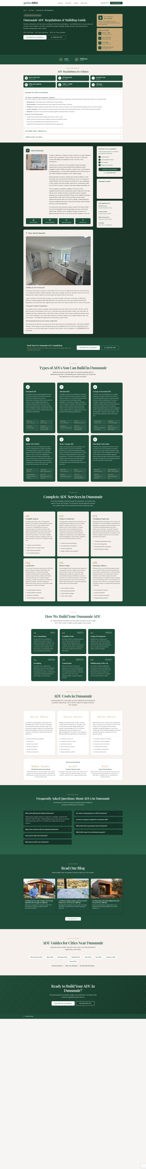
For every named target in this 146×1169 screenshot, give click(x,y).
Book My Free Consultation (34, 37)
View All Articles (72, 919)
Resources (84, 3)
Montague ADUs (62, 957)
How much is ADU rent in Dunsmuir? (36, 835)
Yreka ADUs (87, 957)
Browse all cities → (57, 966)
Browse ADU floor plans (87, 966)
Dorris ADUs (73, 961)
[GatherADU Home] (30, 3)
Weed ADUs (50, 957)
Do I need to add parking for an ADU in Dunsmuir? (91, 813)
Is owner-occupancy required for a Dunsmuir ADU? (92, 819)
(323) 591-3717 (105, 3)
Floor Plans (68, 3)
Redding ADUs (76, 957)
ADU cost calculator (71, 966)
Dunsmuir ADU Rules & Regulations (36, 92)
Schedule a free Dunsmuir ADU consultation (61, 328)
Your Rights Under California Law (36, 131)
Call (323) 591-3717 (85, 1003)
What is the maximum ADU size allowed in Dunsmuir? (42, 829)
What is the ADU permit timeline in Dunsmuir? (39, 813)
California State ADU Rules (33, 137)
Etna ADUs (99, 957)
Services (60, 3)
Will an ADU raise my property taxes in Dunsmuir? (91, 826)
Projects (76, 3)
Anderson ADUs (111, 957)
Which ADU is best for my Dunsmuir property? (90, 832)
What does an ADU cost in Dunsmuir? (37, 842)
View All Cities (29, 1016)
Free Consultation (116, 3)
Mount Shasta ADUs (36, 957)
